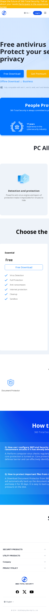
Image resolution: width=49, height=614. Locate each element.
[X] (24, 592)
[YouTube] (32, 592)
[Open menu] (45, 13)
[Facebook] (17, 592)
